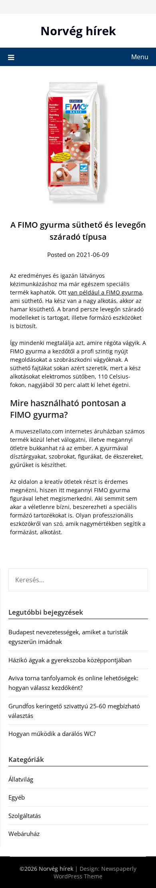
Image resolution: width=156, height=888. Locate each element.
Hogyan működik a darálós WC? (52, 734)
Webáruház (24, 834)
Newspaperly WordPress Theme (95, 872)
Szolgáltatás (24, 816)
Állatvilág (20, 779)
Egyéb (16, 797)
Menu (139, 56)
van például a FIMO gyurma (105, 292)
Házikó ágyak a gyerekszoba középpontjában (70, 660)
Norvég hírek (78, 30)
